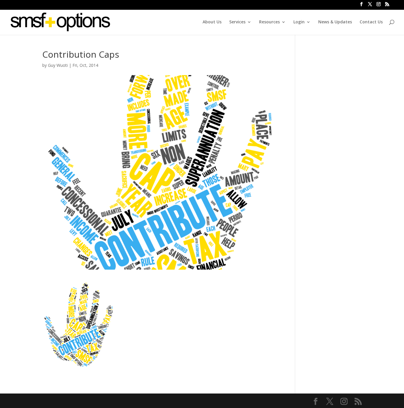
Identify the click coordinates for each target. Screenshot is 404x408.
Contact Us (371, 22)
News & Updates (335, 22)
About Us (212, 22)
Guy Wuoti (58, 65)
